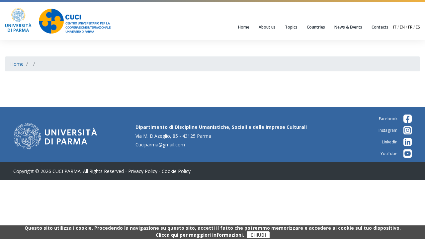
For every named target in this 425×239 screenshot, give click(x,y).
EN (402, 27)
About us (267, 27)
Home (243, 27)
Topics (291, 27)
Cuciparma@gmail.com (160, 144)
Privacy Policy (142, 171)
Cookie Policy (176, 171)
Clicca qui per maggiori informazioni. (200, 235)
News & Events (348, 27)
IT (394, 27)
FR (410, 27)
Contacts (380, 27)
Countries (316, 27)
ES (418, 27)
